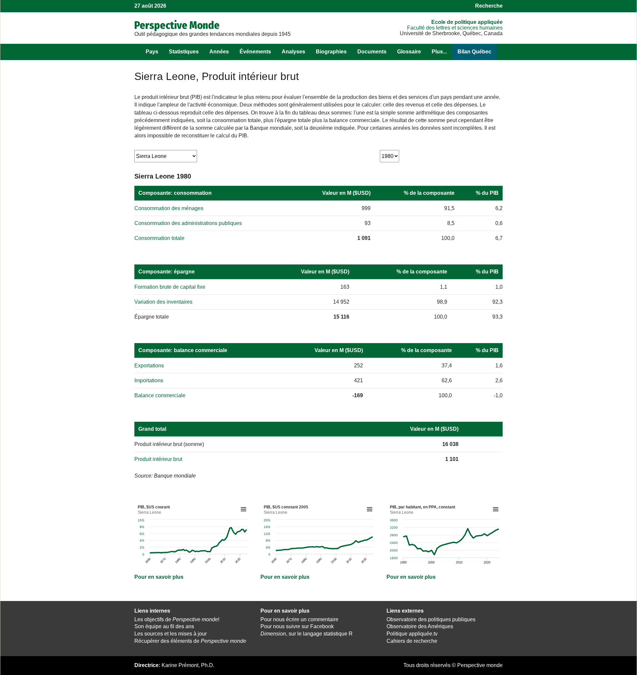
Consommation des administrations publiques (188, 223)
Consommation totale (159, 238)
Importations (148, 380)
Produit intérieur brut (158, 459)
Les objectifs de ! (176, 619)
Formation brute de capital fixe (169, 287)
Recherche (489, 6)
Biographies (331, 51)
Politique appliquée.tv (412, 634)
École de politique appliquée (467, 22)
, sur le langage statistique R (306, 634)
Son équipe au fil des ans (164, 626)
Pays (152, 51)
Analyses (293, 51)
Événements (255, 51)
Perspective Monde (177, 25)
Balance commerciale (159, 395)
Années (219, 51)
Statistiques (184, 51)
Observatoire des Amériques (420, 626)
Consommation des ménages (168, 208)
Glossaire (409, 51)
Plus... (439, 51)
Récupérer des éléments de (190, 641)
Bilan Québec (474, 51)
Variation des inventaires (163, 302)
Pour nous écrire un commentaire (299, 619)
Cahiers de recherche (412, 641)
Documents (372, 51)
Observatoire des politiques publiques (431, 619)
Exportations (149, 365)
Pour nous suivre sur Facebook (297, 626)
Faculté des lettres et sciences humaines (455, 28)
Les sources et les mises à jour (170, 634)
